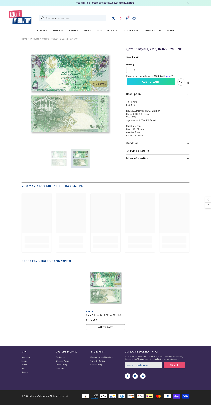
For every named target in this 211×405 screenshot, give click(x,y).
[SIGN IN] (113, 18)
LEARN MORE (128, 3)
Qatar (89, 312)
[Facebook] (127, 376)
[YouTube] (143, 376)
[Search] (72, 18)
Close (188, 3)
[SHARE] (186, 83)
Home (24, 39)
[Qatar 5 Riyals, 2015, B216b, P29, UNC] (105, 287)
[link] (180, 82)
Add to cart (151, 81)
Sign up (174, 365)
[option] (105, 3)
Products (34, 39)
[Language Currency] (134, 18)
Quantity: (130, 64)
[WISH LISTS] (120, 18)
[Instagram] (135, 376)
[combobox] (75, 18)
